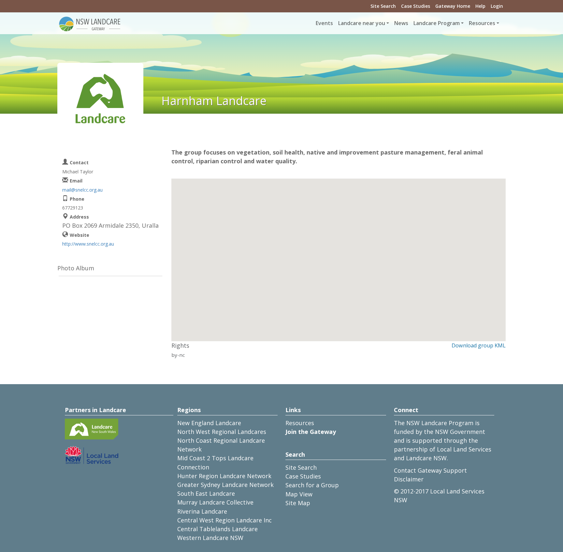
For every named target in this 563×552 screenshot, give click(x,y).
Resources (299, 423)
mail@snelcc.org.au (82, 190)
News (401, 23)
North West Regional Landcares (221, 432)
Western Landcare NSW (210, 538)
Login (497, 6)
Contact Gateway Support (430, 470)
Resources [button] (482, 23)
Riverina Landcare (202, 511)
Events (324, 23)
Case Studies (415, 6)
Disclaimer (409, 479)
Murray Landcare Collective (215, 502)
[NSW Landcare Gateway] (90, 23)
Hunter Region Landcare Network (224, 476)
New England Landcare (209, 423)
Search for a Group (312, 485)
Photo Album (75, 268)
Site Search (383, 6)
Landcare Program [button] (436, 23)
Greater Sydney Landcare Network (225, 485)
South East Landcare (206, 493)
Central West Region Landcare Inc (224, 520)
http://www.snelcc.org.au (88, 244)
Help (480, 6)
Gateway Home (452, 6)
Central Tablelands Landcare (217, 529)
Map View (298, 494)
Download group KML (479, 345)
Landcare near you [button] (361, 23)
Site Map (297, 503)
